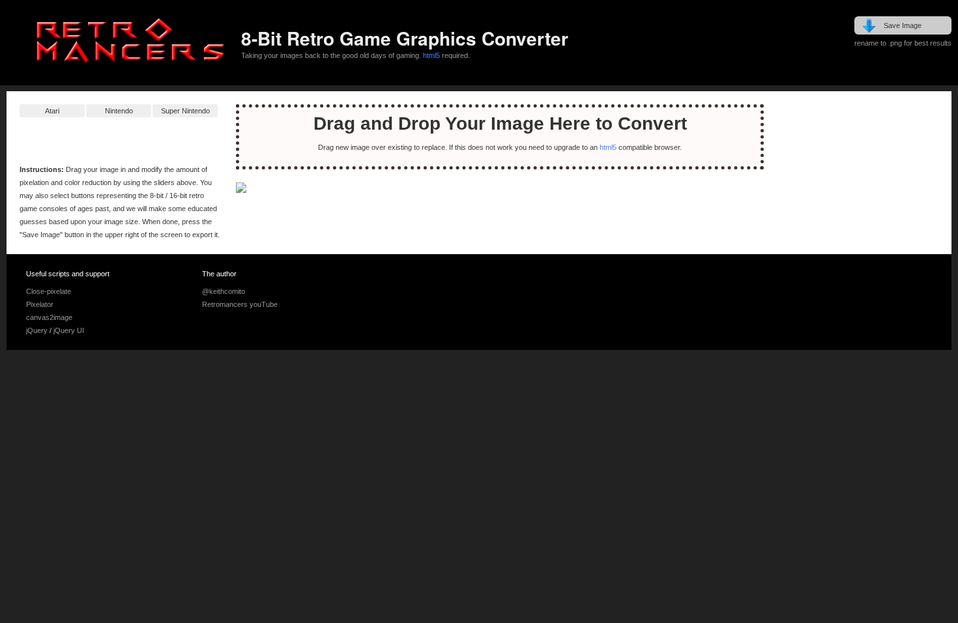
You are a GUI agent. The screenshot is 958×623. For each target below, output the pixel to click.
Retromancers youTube (240, 304)
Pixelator (39, 304)
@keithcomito (223, 291)
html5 (431, 55)
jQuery (37, 330)
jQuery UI (68, 330)
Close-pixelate (48, 291)
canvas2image (49, 317)
